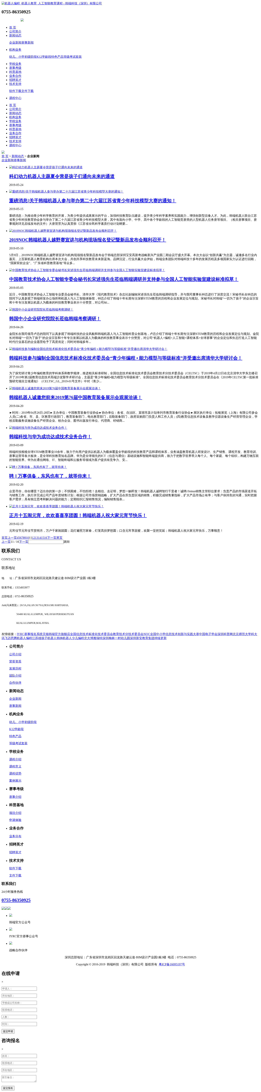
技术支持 (15, 83)
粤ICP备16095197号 (172, 964)
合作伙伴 (15, 682)
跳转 (67, 541)
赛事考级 (15, 67)
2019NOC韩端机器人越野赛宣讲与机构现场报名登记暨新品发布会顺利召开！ (87, 239)
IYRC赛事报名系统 (30, 634)
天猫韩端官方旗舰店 (56, 634)
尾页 (59, 537)
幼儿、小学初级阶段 (23, 56)
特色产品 (57, 56)
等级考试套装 (72, 56)
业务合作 (15, 75)
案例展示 (15, 780)
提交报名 (8, 1088)
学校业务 (15, 63)
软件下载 (15, 91)
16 (45, 537)
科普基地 (15, 71)
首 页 (12, 27)
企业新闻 (15, 42)
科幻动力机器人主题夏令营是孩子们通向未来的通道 (62, 176)
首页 (5, 537)
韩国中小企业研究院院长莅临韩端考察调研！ (55, 318)
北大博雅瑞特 (93, 638)
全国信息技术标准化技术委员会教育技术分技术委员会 (106, 634)
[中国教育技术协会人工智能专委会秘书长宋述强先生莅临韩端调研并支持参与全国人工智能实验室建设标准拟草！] (87, 270)
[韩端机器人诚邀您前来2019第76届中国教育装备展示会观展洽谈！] (55, 388)
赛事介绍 (15, 796)
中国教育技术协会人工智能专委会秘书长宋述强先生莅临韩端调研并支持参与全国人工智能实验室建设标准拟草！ (123, 279)
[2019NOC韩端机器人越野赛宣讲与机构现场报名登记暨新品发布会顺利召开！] (63, 230)
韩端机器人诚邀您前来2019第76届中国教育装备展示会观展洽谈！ (75, 397)
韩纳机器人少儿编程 (70, 638)
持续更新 (160, 638)
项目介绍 (15, 813)
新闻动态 (15, 35)
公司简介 (15, 31)
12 (33, 537)
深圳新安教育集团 (142, 638)
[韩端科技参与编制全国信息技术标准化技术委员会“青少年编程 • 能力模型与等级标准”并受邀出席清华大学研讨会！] (88, 349)
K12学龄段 (44, 56)
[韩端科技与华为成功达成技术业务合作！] (38, 427)
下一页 (51, 537)
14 (39, 537)
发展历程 (15, 668)
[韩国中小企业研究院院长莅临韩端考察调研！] (41, 309)
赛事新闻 (27, 42)
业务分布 (15, 836)
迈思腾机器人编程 (20, 638)
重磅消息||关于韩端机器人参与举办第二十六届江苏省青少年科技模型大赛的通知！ (92, 200)
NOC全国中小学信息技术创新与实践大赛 (171, 634)
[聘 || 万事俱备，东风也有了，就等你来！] (38, 467)
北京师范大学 (242, 634)
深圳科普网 (225, 634)
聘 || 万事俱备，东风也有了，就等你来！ (50, 476)
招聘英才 (15, 79)
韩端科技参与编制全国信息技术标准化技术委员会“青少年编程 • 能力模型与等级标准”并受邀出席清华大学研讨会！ (125, 358)
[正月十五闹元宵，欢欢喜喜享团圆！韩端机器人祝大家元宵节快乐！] (56, 506)
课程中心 (15, 98)
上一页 (12, 537)
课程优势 (15, 773)
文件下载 (27, 91)
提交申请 (8, 1031)
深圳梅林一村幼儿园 (116, 638)
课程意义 (15, 766)
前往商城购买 (11, 20)
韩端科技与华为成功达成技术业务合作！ (50, 436)
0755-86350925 (16, 900)
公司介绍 (15, 654)
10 (27, 537)
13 (36, 537)
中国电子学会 (208, 634)
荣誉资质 (15, 661)
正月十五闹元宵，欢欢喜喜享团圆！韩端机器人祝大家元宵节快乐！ (78, 515)
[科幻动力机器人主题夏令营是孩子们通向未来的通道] (46, 167)
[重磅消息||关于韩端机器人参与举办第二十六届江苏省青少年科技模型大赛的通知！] (66, 191)
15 (42, 537)
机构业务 (15, 49)
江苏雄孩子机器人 (44, 638)
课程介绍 (15, 759)
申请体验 (15, 820)
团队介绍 (15, 675)
